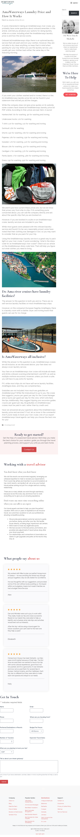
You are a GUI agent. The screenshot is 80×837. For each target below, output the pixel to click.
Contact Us (29, 449)
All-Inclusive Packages (31, 805)
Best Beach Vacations (31, 807)
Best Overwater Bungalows (29, 811)
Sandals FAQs (13, 814)
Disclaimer (61, 803)
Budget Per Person (36, 727)
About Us (11, 800)
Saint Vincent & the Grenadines (46, 818)
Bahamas (44, 803)
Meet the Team (13, 806)
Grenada (43, 812)
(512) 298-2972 (40, 834)
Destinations (45, 798)
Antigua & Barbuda (46, 800)
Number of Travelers (7, 738)
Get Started (70, 94)
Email (32, 707)
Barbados (44, 806)
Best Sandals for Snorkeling (29, 822)
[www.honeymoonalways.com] (7, 3)
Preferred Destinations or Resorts (11, 727)
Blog (10, 803)
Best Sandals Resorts (31, 814)
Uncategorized (9, 425)
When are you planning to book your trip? (13, 748)
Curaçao (43, 809)
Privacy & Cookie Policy (64, 806)
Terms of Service (62, 812)
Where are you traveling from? (40, 717)
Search (64, 9)
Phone (2, 717)
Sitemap (60, 809)
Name (2, 707)
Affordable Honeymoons (29, 801)
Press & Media (13, 809)
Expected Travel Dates (37, 738)
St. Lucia (43, 821)
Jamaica (43, 814)
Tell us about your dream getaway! (11, 758)
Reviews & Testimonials (15, 812)
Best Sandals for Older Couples (31, 817)
